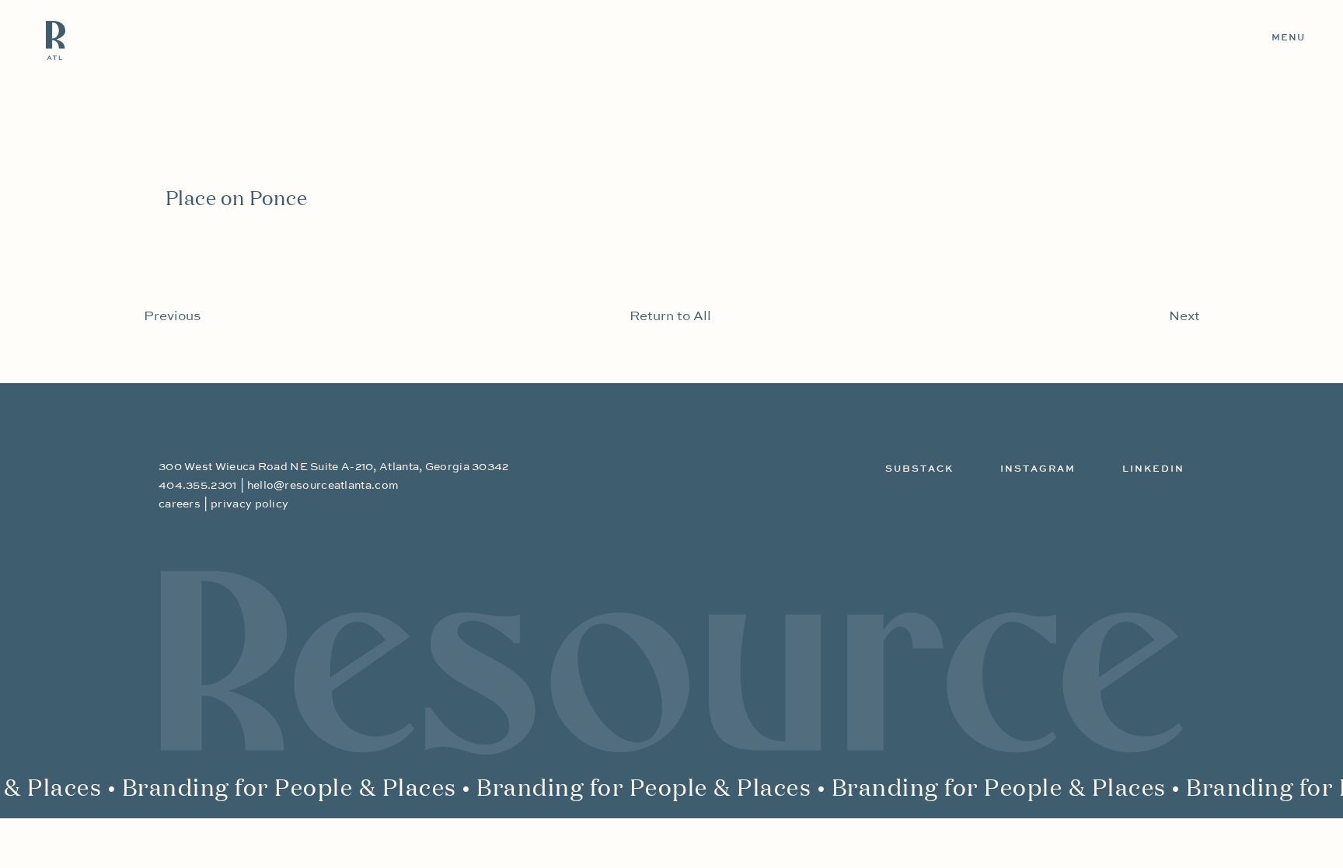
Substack (919, 469)
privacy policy (249, 504)
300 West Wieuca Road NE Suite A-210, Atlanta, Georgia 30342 (334, 467)
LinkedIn (1153, 469)
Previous (172, 316)
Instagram (1038, 469)
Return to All (670, 316)
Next (1184, 316)
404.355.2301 (198, 485)
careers (180, 504)
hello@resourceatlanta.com (323, 485)
